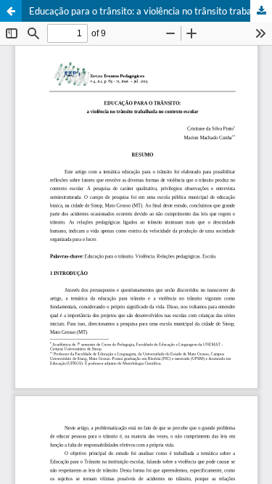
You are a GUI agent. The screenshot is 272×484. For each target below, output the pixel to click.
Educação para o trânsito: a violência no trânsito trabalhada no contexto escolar (150, 11)
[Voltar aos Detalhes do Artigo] (11, 11)
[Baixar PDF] (261, 11)
